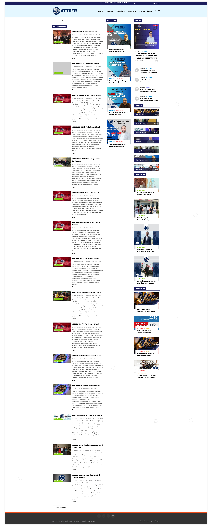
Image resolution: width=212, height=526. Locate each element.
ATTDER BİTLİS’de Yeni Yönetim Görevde (86, 193)
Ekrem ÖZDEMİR (78, 450)
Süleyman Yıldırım (78, 34)
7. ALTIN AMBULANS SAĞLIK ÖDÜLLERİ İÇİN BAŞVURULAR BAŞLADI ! (146, 377)
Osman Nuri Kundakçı (79, 418)
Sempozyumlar (131, 11)
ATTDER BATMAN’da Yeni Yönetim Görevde (86, 95)
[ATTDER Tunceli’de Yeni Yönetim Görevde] (62, 389)
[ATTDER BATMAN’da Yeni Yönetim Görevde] (62, 98)
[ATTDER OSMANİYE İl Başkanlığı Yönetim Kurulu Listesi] (62, 162)
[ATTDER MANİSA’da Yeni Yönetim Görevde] (62, 296)
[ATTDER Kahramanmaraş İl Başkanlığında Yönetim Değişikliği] (62, 478)
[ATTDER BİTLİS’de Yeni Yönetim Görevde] (62, 196)
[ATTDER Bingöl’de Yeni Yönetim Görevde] (62, 262)
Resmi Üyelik (121, 11)
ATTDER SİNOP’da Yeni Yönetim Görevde (85, 63)
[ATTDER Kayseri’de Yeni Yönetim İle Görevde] (62, 417)
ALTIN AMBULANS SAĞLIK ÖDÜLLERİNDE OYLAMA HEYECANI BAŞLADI (145, 356)
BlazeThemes (91, 521)
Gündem (148, 87)
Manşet (148, 328)
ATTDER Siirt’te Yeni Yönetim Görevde (85, 32)
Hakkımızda (109, 11)
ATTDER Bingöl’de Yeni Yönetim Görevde (85, 258)
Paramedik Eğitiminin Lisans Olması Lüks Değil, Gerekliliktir (118, 114)
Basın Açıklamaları (142, 373)
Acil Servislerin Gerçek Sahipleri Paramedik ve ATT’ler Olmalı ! (116, 51)
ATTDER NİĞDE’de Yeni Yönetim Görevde (85, 324)
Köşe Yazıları (112, 47)
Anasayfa (100, 11)
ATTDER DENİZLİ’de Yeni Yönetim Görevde (86, 127)
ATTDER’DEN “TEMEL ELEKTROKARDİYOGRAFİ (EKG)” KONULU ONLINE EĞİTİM (149, 100)
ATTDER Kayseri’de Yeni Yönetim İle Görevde (87, 415)
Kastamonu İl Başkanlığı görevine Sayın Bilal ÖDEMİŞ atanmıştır (146, 251)
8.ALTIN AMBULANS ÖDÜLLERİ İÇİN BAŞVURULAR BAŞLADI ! (146, 311)
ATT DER (76, 388)
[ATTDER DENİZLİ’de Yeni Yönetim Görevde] (62, 130)
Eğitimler (137, 51)
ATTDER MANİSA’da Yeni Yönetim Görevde (86, 292)
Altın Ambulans (141, 307)
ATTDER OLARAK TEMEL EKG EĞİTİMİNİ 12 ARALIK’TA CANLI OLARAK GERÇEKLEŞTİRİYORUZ (146, 56)
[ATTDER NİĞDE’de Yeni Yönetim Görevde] (62, 327)
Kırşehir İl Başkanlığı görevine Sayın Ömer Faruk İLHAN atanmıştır (146, 283)
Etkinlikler (112, 78)
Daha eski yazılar (61, 508)
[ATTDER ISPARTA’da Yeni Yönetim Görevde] (62, 358)
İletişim (149, 11)
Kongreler (142, 11)
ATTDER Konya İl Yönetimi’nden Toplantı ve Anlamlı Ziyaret (145, 220)
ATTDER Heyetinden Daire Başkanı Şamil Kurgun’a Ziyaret (114, 3)
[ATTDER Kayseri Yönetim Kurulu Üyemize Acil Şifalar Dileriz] (62, 449)
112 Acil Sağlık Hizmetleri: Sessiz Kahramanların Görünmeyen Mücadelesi (117, 146)
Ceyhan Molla (142, 521)
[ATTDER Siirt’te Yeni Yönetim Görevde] (62, 37)
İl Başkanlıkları (58, 41)
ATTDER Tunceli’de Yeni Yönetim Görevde (86, 385)
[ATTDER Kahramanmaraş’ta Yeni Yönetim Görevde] (62, 226)
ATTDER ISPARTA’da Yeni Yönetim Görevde (86, 356)
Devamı (74, 58)
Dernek (148, 307)
